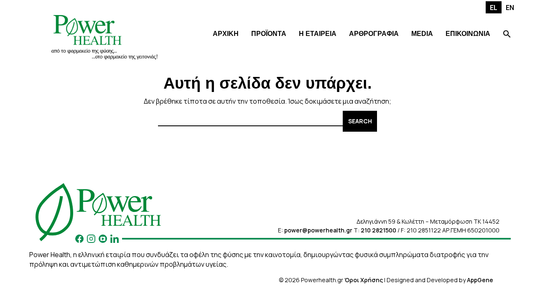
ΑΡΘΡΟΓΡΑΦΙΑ (374, 33)
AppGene (480, 280)
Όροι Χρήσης (363, 280)
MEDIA (422, 33)
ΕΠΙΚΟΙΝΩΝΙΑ (468, 33)
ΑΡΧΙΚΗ (226, 33)
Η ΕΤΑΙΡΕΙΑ (317, 33)
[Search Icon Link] (507, 34)
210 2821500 (378, 230)
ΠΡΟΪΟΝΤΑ (268, 33)
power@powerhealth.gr (318, 230)
